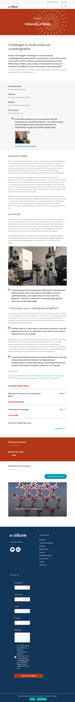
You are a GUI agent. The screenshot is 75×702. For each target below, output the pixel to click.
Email (17, 606)
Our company (43, 559)
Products (42, 540)
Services (42, 552)
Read (61, 393)
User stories (37, 18)
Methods (42, 546)
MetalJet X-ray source (47, 180)
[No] (73, 698)
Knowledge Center (45, 555)
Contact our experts (29, 676)
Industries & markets (46, 543)
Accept (32, 699)
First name (18, 583)
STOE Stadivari (16, 206)
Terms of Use (24, 660)
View (61, 409)
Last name (18, 595)
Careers (41, 562)
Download (59, 428)
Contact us (42, 565)
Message (18, 630)
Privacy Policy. (22, 663)
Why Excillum (43, 549)
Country (18, 618)
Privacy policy (41, 699)
